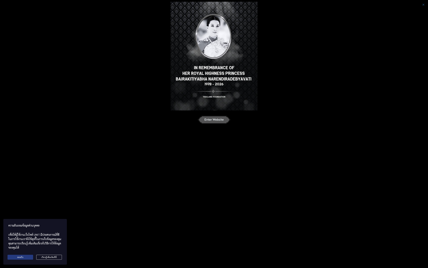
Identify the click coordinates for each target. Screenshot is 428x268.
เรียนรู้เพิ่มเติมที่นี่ (49, 257)
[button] (423, 4)
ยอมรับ (20, 257)
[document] (214, 134)
